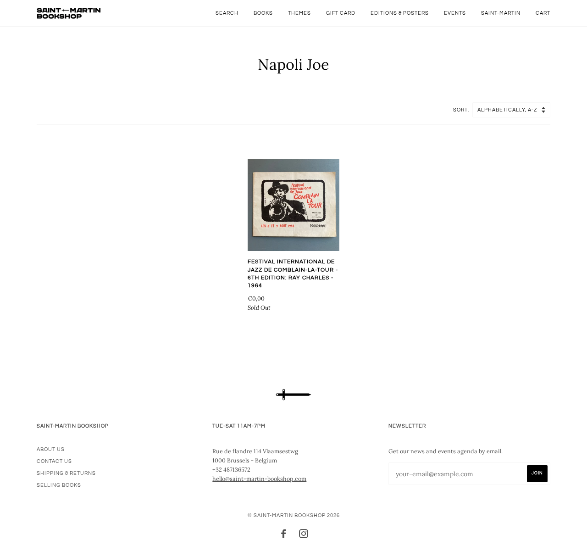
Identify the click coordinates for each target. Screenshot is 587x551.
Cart (543, 13)
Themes (299, 13)
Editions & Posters (400, 13)
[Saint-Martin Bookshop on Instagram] (304, 535)
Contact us (54, 461)
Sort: (462, 109)
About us (51, 449)
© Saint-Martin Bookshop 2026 (294, 515)
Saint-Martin (501, 13)
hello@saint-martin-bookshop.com (259, 478)
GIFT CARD (340, 13)
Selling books (59, 485)
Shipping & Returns (66, 473)
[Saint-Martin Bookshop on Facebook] (283, 535)
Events (455, 13)
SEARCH (227, 13)
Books (263, 13)
